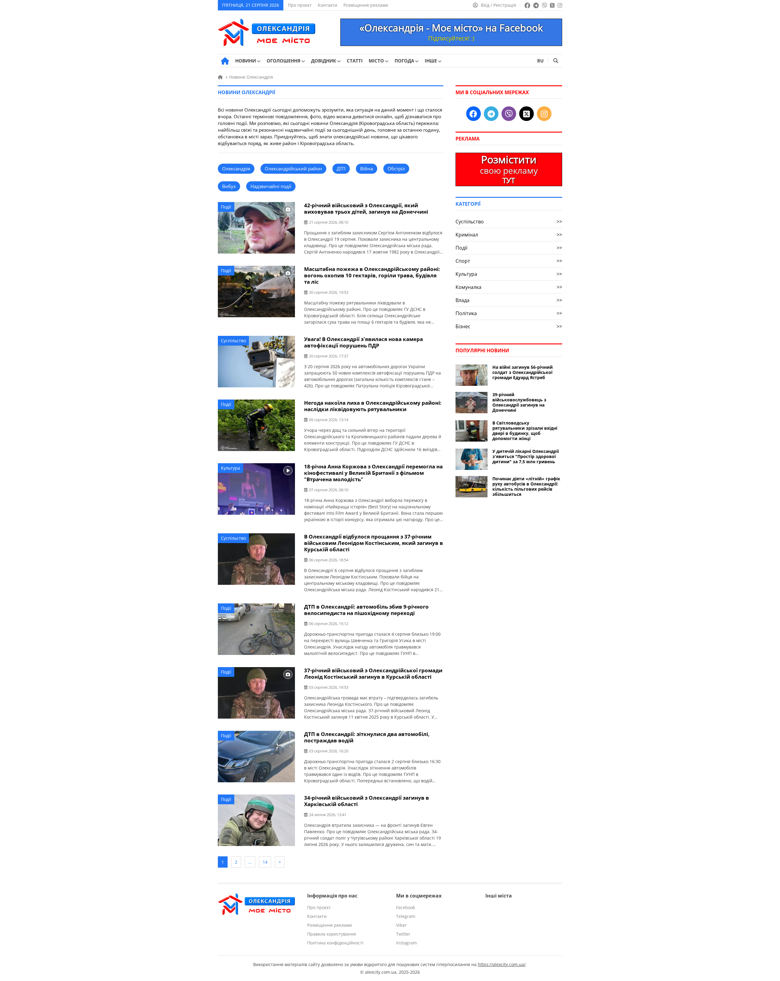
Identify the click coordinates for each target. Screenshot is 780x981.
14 (265, 862)
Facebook (405, 907)
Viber (401, 925)
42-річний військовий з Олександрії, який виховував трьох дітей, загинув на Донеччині (366, 208)
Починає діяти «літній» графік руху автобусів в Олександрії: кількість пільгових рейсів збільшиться (526, 486)
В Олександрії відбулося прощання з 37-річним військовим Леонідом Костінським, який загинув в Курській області (373, 543)
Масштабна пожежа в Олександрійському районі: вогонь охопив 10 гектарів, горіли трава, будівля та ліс (372, 275)
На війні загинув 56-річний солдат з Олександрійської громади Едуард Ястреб (522, 372)
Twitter (403, 934)
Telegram (405, 916)
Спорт (509, 261)
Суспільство (233, 340)
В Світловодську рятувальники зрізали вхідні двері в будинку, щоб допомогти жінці (524, 430)
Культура (230, 468)
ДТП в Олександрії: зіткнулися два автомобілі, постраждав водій (367, 737)
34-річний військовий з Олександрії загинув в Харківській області (366, 801)
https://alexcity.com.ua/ (502, 964)
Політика (509, 313)
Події (226, 207)
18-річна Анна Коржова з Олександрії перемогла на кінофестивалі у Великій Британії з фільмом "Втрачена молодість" (373, 473)
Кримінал (509, 234)
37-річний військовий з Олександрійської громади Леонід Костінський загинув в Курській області (373, 673)
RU (540, 61)
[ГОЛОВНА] (225, 61)
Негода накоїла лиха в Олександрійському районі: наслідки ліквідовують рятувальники (372, 406)
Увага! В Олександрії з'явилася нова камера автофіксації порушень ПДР (363, 342)
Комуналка (509, 287)
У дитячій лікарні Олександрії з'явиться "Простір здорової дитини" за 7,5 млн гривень (525, 456)
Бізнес (509, 326)
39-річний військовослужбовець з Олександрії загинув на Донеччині (519, 402)
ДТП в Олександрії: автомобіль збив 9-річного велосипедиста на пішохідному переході (366, 610)
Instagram (406, 943)
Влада (509, 300)
